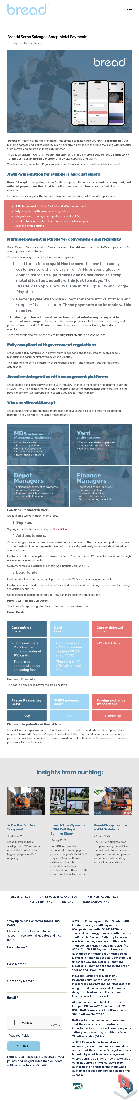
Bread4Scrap (61, 529)
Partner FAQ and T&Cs (102, 896)
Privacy (67, 902)
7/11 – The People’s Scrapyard (21, 827)
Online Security (41, 902)
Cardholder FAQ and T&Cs (58, 896)
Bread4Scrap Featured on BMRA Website (111, 827)
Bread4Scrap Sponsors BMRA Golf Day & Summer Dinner (67, 829)
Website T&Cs (20, 896)
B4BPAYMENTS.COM (96, 902)
